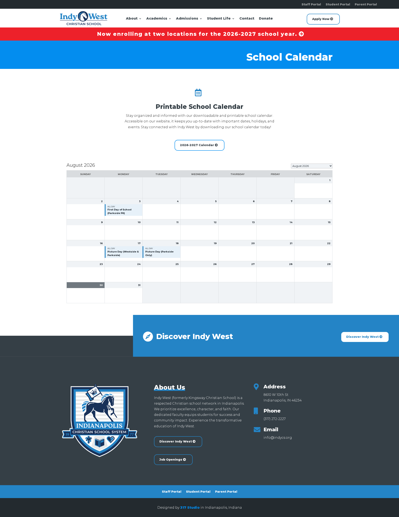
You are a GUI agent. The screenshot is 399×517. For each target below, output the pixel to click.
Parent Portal (366, 4)
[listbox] (311, 166)
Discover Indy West (362, 337)
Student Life (219, 18)
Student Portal (338, 4)
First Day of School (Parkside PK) (119, 211)
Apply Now (320, 19)
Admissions (187, 18)
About (132, 18)
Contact (246, 18)
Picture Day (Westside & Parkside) (123, 253)
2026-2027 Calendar (197, 145)
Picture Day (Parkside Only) (159, 253)
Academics (156, 18)
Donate (266, 18)
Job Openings (170, 459)
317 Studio (190, 508)
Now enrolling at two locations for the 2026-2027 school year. (197, 34)
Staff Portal (311, 4)
